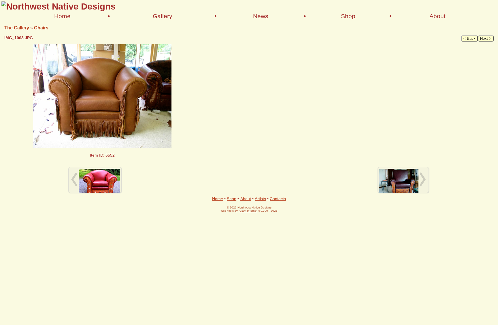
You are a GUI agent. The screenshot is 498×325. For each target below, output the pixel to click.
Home (62, 16)
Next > (485, 38)
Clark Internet (248, 210)
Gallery (162, 16)
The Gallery (16, 27)
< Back (469, 38)
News (260, 16)
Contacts (278, 198)
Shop (348, 16)
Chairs (41, 27)
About (437, 16)
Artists (260, 198)
